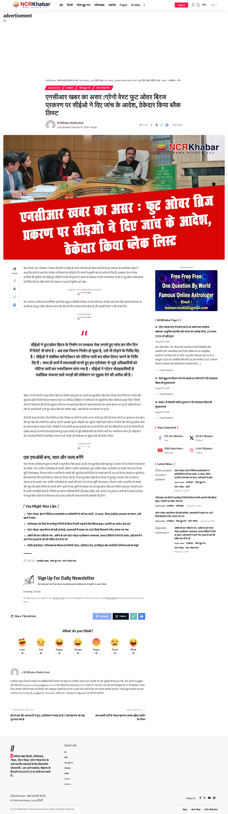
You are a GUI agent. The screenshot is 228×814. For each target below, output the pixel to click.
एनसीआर (69, 88)
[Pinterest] (214, 798)
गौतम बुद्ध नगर (84, 88)
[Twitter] (202, 438)
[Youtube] (170, 450)
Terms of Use (59, 598)
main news (54, 88)
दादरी (187, 486)
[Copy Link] (161, 125)
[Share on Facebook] (151, 125)
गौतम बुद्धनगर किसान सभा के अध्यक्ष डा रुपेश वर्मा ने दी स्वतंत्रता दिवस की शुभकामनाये (186, 380)
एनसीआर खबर (43, 560)
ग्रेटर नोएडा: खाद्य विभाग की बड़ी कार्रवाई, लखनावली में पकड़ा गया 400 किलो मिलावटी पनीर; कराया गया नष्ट (78, 529)
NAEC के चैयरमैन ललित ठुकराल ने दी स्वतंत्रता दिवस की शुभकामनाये (183, 404)
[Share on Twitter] (156, 125)
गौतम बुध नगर (55, 560)
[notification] (193, 5)
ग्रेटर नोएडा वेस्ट (69, 560)
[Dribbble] (202, 450)
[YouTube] (209, 798)
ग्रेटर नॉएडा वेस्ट (103, 88)
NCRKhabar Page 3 (168, 320)
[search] (198, 5)
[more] (144, 5)
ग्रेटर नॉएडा (179, 486)
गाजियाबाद (180, 505)
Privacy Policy (111, 598)
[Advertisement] (114, 48)
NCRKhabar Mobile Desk (70, 122)
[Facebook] (170, 438)
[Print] (167, 125)
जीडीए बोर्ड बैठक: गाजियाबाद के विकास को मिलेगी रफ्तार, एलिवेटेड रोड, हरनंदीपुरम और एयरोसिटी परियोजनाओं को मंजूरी (83, 545)
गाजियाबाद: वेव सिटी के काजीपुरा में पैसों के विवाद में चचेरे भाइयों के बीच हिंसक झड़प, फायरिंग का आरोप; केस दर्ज (78, 523)
